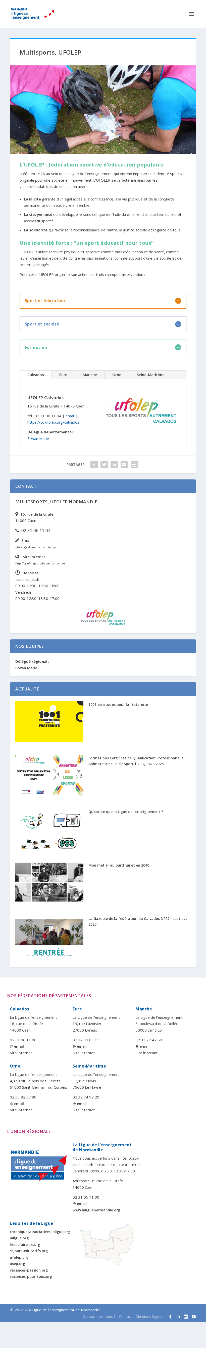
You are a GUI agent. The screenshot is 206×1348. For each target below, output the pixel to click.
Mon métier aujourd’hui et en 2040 (118, 865)
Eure (63, 374)
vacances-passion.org (29, 1270)
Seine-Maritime (151, 374)
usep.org (17, 1263)
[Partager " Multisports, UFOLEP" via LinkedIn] (114, 465)
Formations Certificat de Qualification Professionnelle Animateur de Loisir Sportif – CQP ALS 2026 (135, 761)
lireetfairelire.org (25, 1244)
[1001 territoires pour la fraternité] (49, 721)
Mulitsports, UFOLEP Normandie (56, 502)
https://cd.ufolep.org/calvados (53, 422)
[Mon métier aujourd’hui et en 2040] (49, 882)
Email (26, 540)
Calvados (35, 374)
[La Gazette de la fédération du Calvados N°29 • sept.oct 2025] (49, 935)
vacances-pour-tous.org (31, 1276)
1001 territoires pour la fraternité (118, 704)
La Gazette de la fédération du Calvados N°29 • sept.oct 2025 (137, 921)
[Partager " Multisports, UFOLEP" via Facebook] (94, 465)
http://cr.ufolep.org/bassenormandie (40, 563)
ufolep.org (19, 1257)
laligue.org (19, 1238)
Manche (90, 374)
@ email (17, 1046)
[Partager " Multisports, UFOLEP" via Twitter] (104, 465)
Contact (125, 1316)
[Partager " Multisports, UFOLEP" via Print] (134, 465)
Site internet (34, 556)
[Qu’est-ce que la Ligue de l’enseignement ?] (49, 828)
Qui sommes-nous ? (99, 1316)
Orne (116, 374)
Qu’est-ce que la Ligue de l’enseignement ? (125, 811)
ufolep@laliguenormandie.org (35, 547)
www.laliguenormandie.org (96, 1210)
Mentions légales (149, 1316)
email (70, 415)
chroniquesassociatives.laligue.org (40, 1231)
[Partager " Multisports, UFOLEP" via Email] (124, 465)
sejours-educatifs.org (29, 1250)
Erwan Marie (38, 438)
